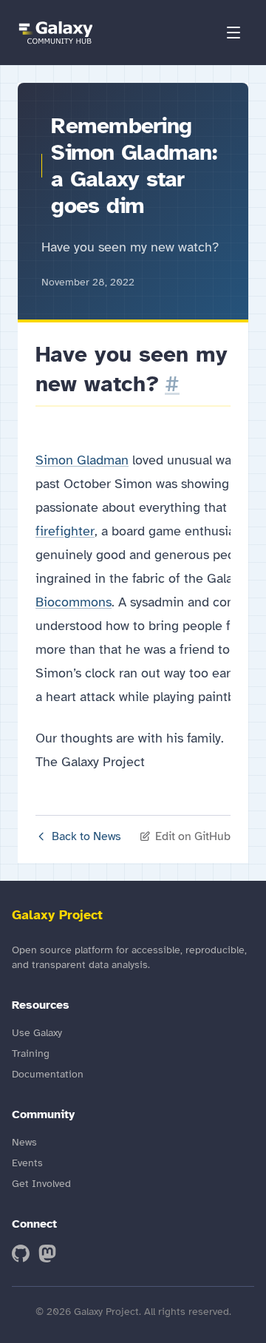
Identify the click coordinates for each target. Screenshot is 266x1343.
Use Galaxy (37, 1032)
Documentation (47, 1074)
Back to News (86, 836)
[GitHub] (21, 1253)
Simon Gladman (82, 460)
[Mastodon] (47, 1253)
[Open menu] (233, 32)
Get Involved (41, 1183)
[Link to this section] (172, 384)
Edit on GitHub (193, 836)
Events (27, 1163)
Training (31, 1053)
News (24, 1142)
